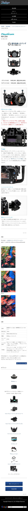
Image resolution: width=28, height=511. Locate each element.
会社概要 (14, 16)
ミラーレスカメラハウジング (18, 26)
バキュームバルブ (14, 403)
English (14, 22)
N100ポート (14, 381)
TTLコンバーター (14, 454)
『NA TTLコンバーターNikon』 (17, 158)
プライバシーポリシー (18, 498)
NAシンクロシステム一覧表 (21, 363)
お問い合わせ (14, 19)
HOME (2, 26)
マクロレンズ (14, 443)
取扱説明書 (14, 489)
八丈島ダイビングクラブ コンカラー (15, 240)
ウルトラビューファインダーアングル (14, 423)
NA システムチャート (14, 484)
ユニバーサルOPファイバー (14, 464)
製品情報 (14, 8)
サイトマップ (8, 498)
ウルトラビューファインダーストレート (14, 413)
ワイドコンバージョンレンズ (14, 433)
